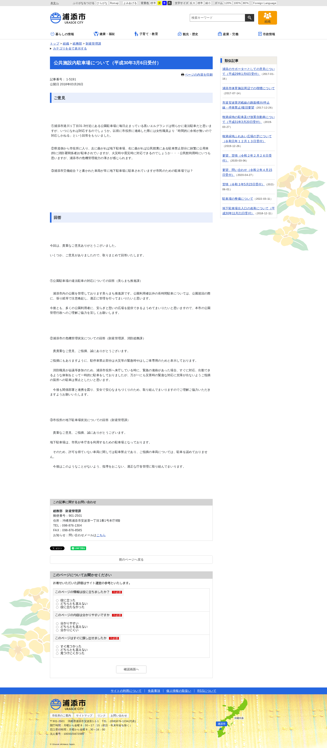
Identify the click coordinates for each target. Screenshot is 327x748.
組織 (66, 43)
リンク (101, 715)
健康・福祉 (107, 34)
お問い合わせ (119, 715)
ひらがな (102, 3)
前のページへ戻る (131, 559)
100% (237, 3)
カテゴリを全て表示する (70, 48)
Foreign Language (264, 3)
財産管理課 (93, 43)
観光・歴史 (190, 34)
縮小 (208, 3)
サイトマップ (84, 715)
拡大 (192, 3)
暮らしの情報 (64, 34)
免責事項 (154, 690)
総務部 (77, 43)
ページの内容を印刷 (199, 74)
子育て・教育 (148, 34)
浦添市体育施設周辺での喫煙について (248, 88)
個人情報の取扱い (178, 690)
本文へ (55, 3)
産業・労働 (230, 34)
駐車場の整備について (237, 198)
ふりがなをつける (84, 3)
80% (245, 3)
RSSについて (206, 690)
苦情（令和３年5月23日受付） (243, 184)
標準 (153, 3)
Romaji (114, 3)
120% (227, 3)
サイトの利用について (126, 690)
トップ (54, 43)
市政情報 (269, 34)
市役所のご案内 (61, 715)
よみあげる (130, 3)
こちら (101, 535)
